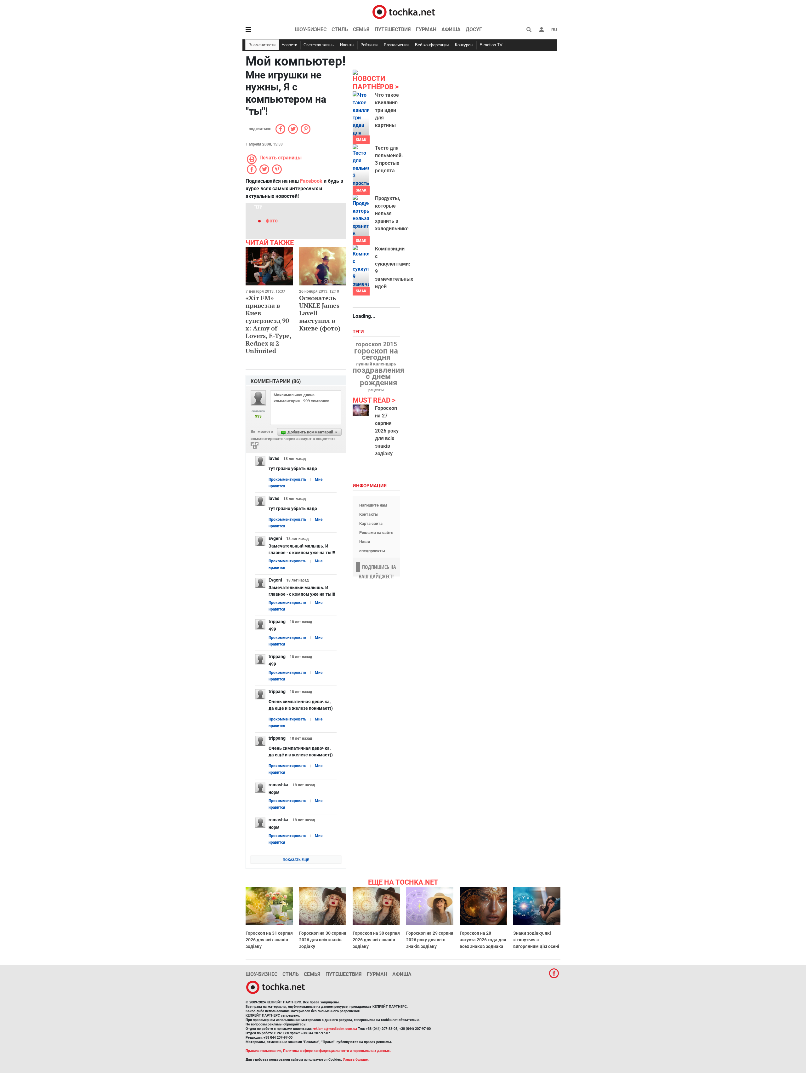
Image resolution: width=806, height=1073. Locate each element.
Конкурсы (464, 45)
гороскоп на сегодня (376, 354)
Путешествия (393, 29)
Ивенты (347, 45)
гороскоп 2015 (376, 344)
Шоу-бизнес (310, 29)
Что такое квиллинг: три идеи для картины (387, 110)
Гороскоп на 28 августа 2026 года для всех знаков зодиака (483, 940)
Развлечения (396, 45)
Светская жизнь (319, 45)
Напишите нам (373, 505)
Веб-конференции (432, 45)
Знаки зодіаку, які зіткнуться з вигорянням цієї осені (536, 940)
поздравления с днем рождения (378, 376)
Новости (289, 45)
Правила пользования (263, 1051)
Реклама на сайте (376, 532)
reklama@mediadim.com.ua (335, 1029)
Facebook (311, 181)
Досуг (474, 29)
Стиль (340, 29)
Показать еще (296, 860)
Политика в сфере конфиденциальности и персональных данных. (337, 1051)
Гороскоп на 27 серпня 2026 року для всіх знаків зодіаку (387, 430)
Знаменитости (262, 45)
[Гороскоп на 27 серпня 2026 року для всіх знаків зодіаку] (361, 410)
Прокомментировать (287, 479)
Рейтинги (368, 45)
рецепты (376, 390)
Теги (359, 332)
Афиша (451, 29)
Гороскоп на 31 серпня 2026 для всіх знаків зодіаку (269, 940)
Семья (361, 29)
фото (272, 221)
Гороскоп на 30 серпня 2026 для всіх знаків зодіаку (322, 940)
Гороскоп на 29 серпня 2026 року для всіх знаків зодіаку (429, 940)
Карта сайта (371, 523)
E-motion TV (491, 45)
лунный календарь (376, 364)
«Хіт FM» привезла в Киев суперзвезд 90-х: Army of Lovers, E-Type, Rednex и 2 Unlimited (269, 324)
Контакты (368, 514)
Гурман (426, 29)
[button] (541, 30)
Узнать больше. (356, 1060)
